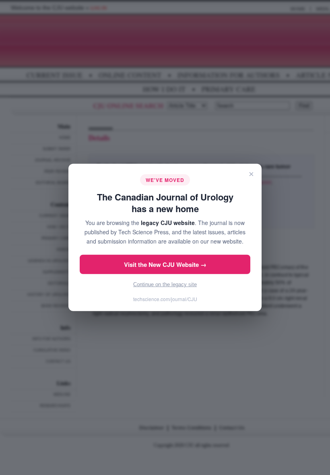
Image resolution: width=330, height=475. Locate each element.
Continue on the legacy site (165, 284)
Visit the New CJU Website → (165, 264)
